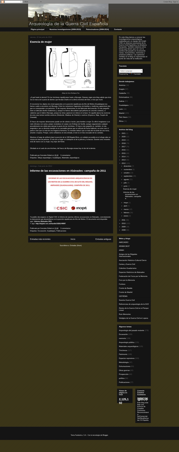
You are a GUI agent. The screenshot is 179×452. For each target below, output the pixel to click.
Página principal (37, 29)
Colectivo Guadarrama (127, 268)
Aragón (122, 89)
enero (126, 216)
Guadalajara (56, 158)
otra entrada (68, 133)
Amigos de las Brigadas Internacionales (128, 255)
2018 (124, 143)
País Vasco (123, 117)
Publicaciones (61, 231)
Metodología (124, 362)
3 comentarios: (65, 155)
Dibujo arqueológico (45, 158)
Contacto (118, 29)
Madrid (121, 113)
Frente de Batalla (125, 288)
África (121, 121)
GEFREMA (123, 296)
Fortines (122, 284)
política (121, 378)
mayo (126, 203)
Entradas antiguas (103, 239)
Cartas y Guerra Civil (127, 264)
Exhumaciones (124, 366)
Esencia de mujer (41, 41)
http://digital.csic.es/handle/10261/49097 (51, 223)
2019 (124, 140)
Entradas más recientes (40, 239)
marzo (126, 209)
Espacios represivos (126, 358)
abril (125, 206)
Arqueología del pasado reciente (131, 330)
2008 (124, 230)
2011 (124, 220)
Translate (137, 74)
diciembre (128, 166)
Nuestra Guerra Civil (127, 300)
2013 (124, 160)
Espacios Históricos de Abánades (132, 272)
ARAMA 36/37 (124, 246)
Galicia (121, 101)
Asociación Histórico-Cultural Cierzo (132, 260)
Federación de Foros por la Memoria (133, 276)
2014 (124, 157)
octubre (127, 173)
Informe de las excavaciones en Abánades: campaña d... (132, 195)
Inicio (73, 239)
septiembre (128, 176)
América (122, 85)
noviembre (128, 169)
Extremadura (124, 97)
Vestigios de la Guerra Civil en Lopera (133, 318)
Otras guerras (124, 370)
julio (125, 183)
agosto (126, 179)
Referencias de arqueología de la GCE (134, 304)
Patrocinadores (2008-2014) (97, 29)
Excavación (42, 231)
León (121, 109)
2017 (124, 147)
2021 (124, 133)
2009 (124, 227)
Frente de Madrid (125, 292)
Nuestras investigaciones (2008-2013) (65, 29)
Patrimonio (123, 354)
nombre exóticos (51, 115)
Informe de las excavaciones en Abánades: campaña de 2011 (68, 170)
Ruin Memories (125, 314)
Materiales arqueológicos (70, 158)
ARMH (121, 250)
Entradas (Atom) (76, 245)
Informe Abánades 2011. (43, 221)
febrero (127, 213)
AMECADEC (123, 242)
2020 (124, 137)
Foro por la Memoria (127, 280)
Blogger (105, 435)
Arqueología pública (126, 342)
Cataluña (122, 93)
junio (126, 186)
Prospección (123, 374)
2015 (124, 153)
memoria (122, 338)
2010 (124, 223)
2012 (124, 163)
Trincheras (123, 350)
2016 (124, 150)
